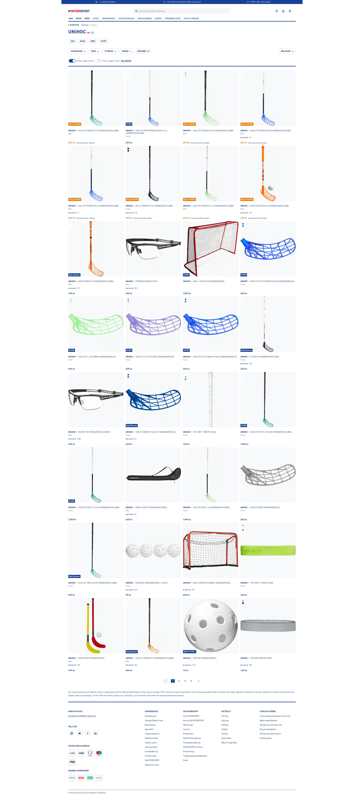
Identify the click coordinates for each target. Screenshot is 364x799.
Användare (76, 51)
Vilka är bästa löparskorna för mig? (275, 716)
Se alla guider (266, 738)
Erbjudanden (145, 18)
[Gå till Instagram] (72, 733)
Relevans (285, 51)
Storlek (109, 51)
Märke (125, 51)
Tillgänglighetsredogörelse (195, 756)
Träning (224, 716)
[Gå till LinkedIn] (96, 733)
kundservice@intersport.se (82, 716)
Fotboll (224, 729)
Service (186, 729)
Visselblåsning (151, 751)
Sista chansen (191, 18)
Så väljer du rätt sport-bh (271, 725)
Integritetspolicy (152, 734)
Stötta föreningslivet (192, 738)
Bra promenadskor (268, 729)
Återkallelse (150, 725)
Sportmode (226, 738)
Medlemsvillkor (151, 738)
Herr (87, 18)
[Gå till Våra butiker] (276, 11)
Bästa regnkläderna (268, 720)
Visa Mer (141, 51)
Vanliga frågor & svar (154, 720)
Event (185, 760)
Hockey (224, 734)
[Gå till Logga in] (283, 11)
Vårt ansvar (188, 725)
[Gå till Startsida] (79, 11)
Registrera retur (152, 765)
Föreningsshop (173, 18)
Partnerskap (188, 751)
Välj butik (126, 61)
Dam (71, 18)
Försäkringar (151, 756)
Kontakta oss (150, 716)
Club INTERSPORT (191, 716)
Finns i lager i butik (111, 61)
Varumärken (108, 18)
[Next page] (198, 681)
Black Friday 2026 (229, 742)
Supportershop (126, 18)
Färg (93, 51)
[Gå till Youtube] (80, 733)
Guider (158, 18)
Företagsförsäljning (191, 742)
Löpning (225, 720)
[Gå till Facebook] (88, 733)
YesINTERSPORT (152, 760)
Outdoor (224, 725)
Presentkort (188, 734)
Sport (96, 18)
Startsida (74, 25)
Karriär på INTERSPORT (193, 720)
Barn (78, 18)
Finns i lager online (85, 61)
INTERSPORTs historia (193, 747)
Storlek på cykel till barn (270, 734)
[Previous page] (165, 681)
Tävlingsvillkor (151, 747)
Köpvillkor (149, 729)
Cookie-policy (151, 742)
